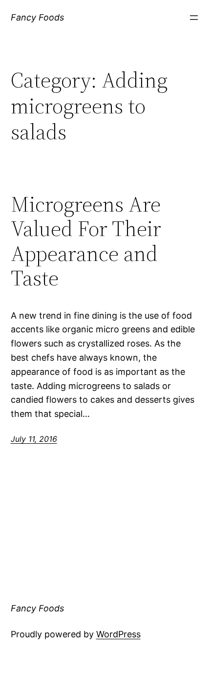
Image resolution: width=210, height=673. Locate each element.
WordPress (118, 634)
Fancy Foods (37, 17)
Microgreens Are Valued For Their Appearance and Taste (86, 241)
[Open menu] (194, 17)
